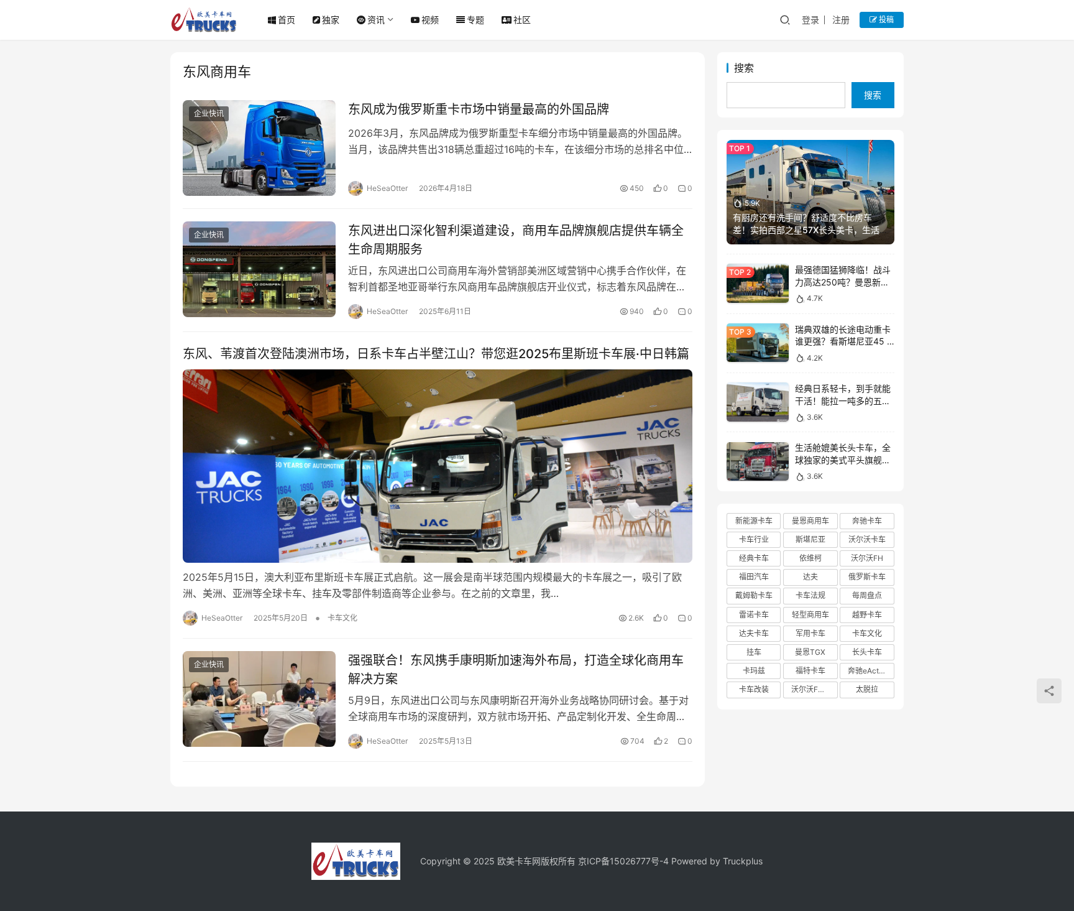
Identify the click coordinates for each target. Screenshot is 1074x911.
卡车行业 (754, 539)
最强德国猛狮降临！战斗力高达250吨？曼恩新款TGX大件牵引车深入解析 (843, 281)
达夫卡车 (754, 633)
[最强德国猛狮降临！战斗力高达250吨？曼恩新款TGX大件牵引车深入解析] (758, 283)
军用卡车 (810, 633)
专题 (475, 19)
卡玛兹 (754, 670)
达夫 (810, 576)
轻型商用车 (810, 614)
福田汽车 (754, 576)
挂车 (753, 652)
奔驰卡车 (867, 520)
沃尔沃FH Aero (814, 689)
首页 (286, 19)
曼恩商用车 (810, 520)
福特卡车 (810, 670)
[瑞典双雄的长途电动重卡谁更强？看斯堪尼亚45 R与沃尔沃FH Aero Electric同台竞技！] (758, 343)
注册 (841, 19)
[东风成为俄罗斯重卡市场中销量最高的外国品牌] (259, 148)
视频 (430, 19)
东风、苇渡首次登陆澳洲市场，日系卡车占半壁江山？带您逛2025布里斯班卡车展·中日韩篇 (436, 353)
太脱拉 (867, 689)
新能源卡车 (754, 520)
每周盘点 (867, 596)
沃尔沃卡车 (867, 539)
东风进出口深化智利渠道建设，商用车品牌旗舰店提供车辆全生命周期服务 (516, 239)
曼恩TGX (810, 652)
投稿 (885, 19)
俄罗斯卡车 (867, 576)
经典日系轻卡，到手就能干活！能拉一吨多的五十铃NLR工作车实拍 (843, 400)
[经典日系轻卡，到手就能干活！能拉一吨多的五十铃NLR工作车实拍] (758, 402)
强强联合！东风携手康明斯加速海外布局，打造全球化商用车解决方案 (516, 669)
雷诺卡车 (754, 614)
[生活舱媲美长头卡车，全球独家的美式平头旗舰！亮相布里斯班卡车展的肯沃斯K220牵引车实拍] (758, 461)
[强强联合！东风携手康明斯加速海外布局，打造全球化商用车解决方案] (259, 699)
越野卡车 (867, 614)
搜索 (744, 68)
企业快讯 (209, 113)
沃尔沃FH (867, 558)
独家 (330, 19)
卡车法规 (810, 596)
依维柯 (810, 558)
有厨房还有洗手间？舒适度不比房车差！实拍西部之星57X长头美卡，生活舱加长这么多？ (810, 229)
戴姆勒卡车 (754, 596)
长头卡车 (867, 652)
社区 (522, 19)
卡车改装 (754, 689)
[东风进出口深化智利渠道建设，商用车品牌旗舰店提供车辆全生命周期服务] (259, 269)
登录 (810, 19)
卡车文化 (342, 617)
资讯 (376, 19)
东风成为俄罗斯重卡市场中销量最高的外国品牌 (478, 109)
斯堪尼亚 (810, 539)
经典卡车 (754, 558)
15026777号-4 (639, 861)
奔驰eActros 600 (871, 670)
